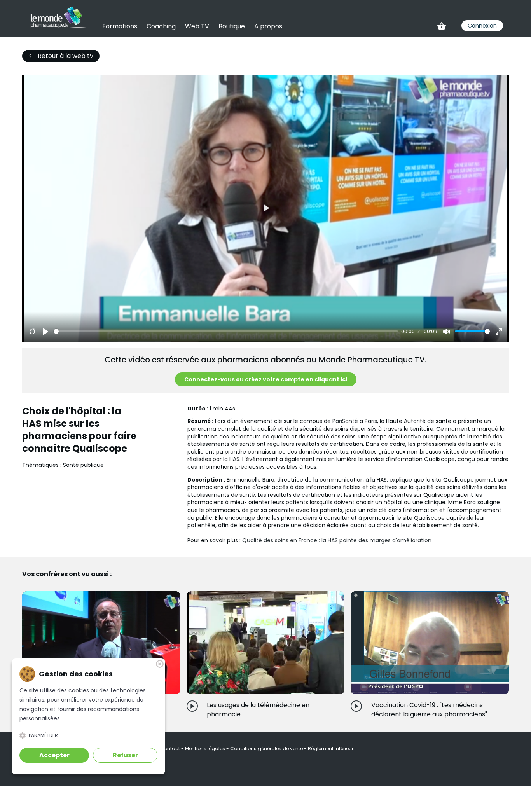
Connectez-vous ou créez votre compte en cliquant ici (265, 379)
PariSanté (345, 421)
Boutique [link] (231, 26)
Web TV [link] (197, 26)
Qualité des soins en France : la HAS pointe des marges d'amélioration (336, 540)
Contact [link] (170, 748)
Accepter (54, 755)
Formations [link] (119, 26)
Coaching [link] (161, 26)
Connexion (482, 26)
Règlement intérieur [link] (330, 748)
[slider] (226, 331)
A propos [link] (268, 26)
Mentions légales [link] (205, 748)
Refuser (125, 755)
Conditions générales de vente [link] (267, 748)
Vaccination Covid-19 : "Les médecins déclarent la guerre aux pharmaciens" (429, 709)
